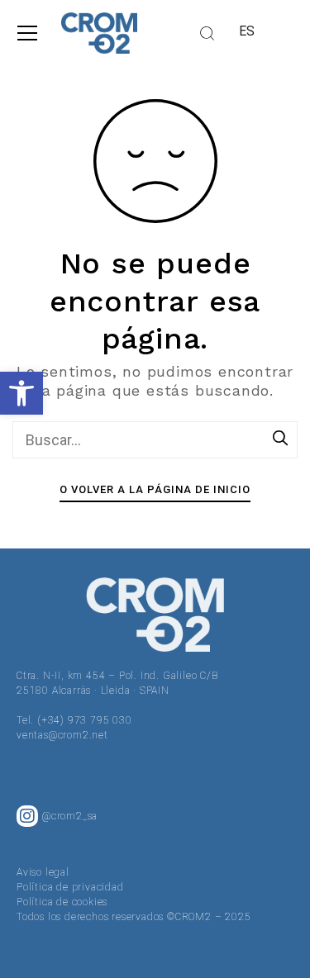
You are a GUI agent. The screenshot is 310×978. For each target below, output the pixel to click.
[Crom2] (99, 33)
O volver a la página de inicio (155, 489)
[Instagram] (27, 816)
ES (247, 31)
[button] (21, 393)
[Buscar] (281, 439)
